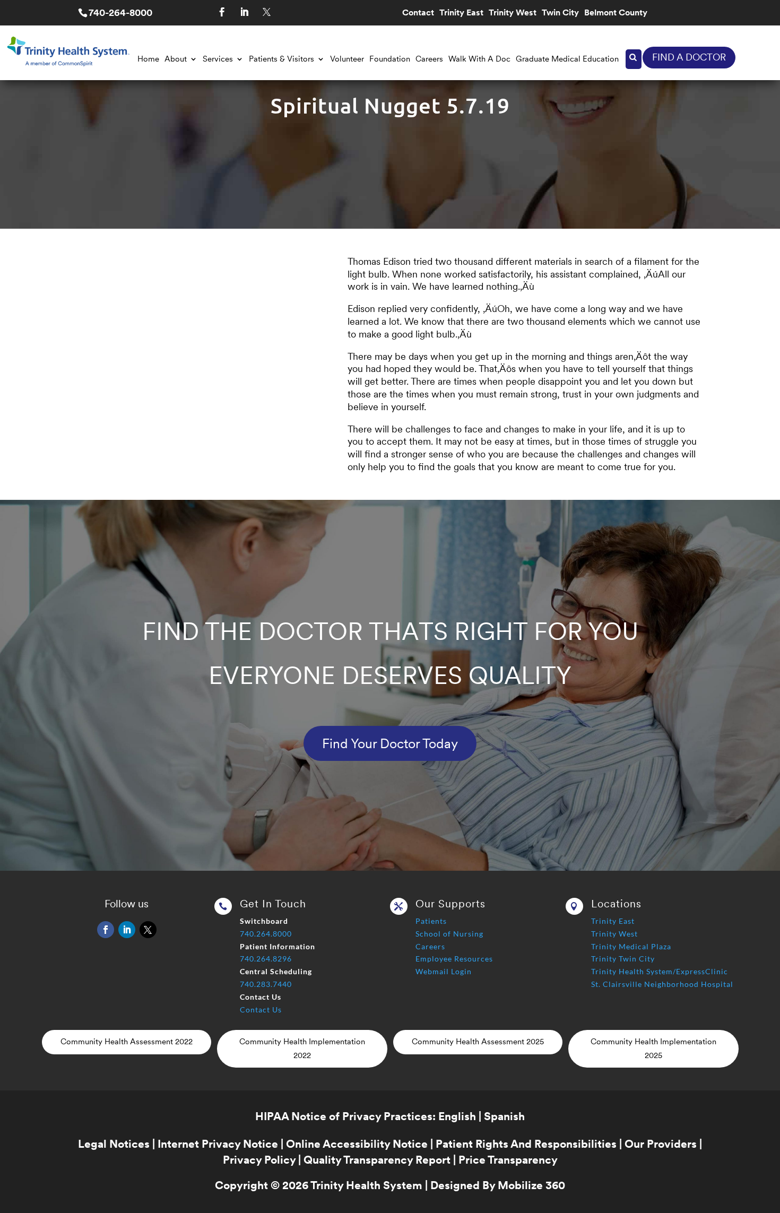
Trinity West (512, 13)
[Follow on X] (266, 12)
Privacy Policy (259, 1159)
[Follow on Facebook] (222, 12)
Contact (418, 13)
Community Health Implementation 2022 (302, 1048)
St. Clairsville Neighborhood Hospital (662, 984)
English (457, 1116)
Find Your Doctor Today (390, 743)
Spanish (504, 1116)
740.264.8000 (266, 933)
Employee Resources (454, 958)
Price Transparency (508, 1159)
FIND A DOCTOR (689, 57)
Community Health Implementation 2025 (653, 1048)
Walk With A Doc (479, 59)
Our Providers (661, 1143)
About (175, 59)
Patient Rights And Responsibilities (526, 1143)
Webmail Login (443, 971)
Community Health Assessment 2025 (478, 1041)
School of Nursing (449, 933)
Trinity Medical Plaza (631, 946)
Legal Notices (114, 1143)
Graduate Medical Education (567, 59)
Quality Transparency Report (377, 1159)
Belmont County (615, 13)
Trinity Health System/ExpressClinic (659, 971)
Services (218, 59)
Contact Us (261, 1009)
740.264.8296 (266, 958)
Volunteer (347, 59)
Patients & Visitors (281, 59)
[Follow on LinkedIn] (244, 12)
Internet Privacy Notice (218, 1143)
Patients (431, 920)
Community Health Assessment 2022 (126, 1041)
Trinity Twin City (623, 958)
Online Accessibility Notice (357, 1143)
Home (148, 59)
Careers (429, 59)
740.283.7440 (266, 984)
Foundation (389, 59)
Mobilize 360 (531, 1185)
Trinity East (461, 13)
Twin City (560, 13)
